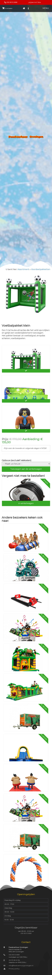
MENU (46, 8)
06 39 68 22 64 (14, 960)
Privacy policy (14, 969)
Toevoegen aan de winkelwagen (26, 469)
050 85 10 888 (11, 2)
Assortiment (23, 269)
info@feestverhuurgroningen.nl (21, 965)
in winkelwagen (26, 503)
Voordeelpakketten (40, 269)
